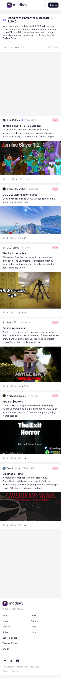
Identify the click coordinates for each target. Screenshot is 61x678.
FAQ (5, 615)
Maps (55, 120)
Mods (33, 626)
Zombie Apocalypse (14, 328)
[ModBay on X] (11, 660)
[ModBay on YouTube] (5, 660)
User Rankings (10, 637)
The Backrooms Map (15, 253)
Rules (5, 632)
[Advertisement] (30, 85)
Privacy (15, 671)
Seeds (6, 649)
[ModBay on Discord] (17, 660)
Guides (34, 621)
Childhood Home (13, 473)
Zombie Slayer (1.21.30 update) (22, 125)
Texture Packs (10, 643)
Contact (7, 626)
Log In (53, 5)
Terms (5, 671)
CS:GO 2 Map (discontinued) (20, 194)
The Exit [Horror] (13, 401)
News (33, 615)
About (6, 621)
